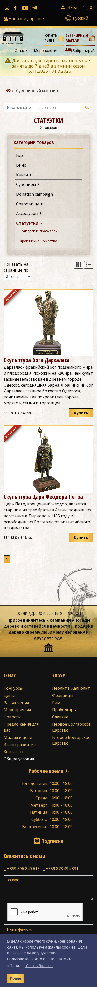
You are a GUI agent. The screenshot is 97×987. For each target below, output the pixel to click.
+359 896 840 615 (23, 868)
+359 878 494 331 (61, 868)
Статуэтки (28, 223)
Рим (56, 702)
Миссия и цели (18, 737)
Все (19, 155)
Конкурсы (13, 688)
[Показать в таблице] (78, 265)
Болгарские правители (38, 231)
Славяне (60, 717)
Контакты (13, 751)
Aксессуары (28, 213)
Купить (81, 412)
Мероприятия (46, 50)
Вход (72, 7)
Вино (21, 165)
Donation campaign (34, 194)
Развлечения (16, 702)
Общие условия (19, 759)
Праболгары (64, 709)
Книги (23, 174)
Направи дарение (26, 18)
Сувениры (27, 184)
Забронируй (83, 50)
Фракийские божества (38, 241)
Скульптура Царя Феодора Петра (43, 497)
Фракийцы (62, 695)
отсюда (54, 638)
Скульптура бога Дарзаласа (37, 360)
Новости (12, 717)
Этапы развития (20, 744)
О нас (20, 50)
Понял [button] (15, 978)
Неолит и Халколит (71, 688)
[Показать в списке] (88, 265)
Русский (81, 18)
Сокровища (28, 204)
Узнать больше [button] (39, 966)
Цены (9, 695)
